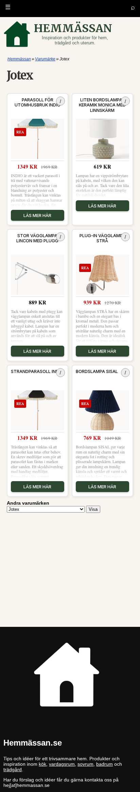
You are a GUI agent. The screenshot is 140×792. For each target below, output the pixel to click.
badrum (104, 764)
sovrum (85, 764)
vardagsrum (62, 764)
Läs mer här (37, 215)
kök (42, 764)
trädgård (12, 769)
